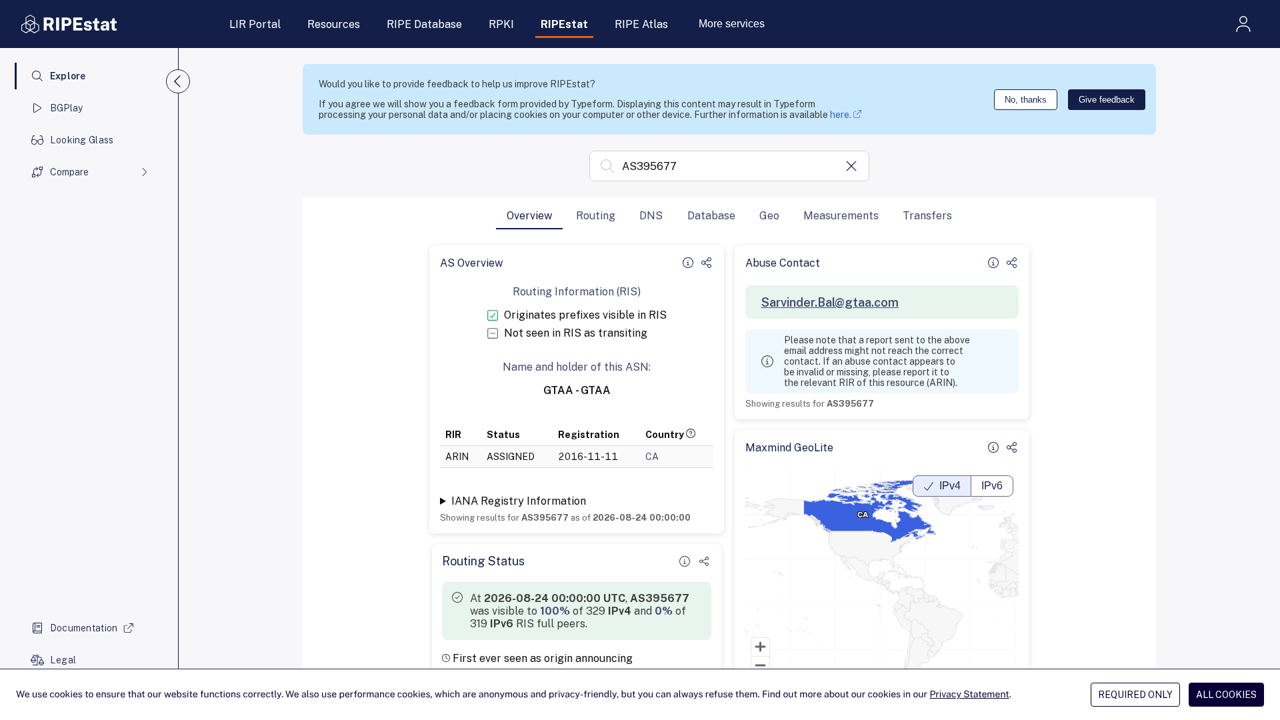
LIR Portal (255, 24)
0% (664, 611)
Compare (69, 172)
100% (555, 611)
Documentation (84, 628)
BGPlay (66, 108)
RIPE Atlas (641, 24)
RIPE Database (424, 24)
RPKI (501, 24)
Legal (63, 660)
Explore (68, 76)
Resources (333, 24)
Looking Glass (82, 140)
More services (732, 23)
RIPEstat (564, 24)
